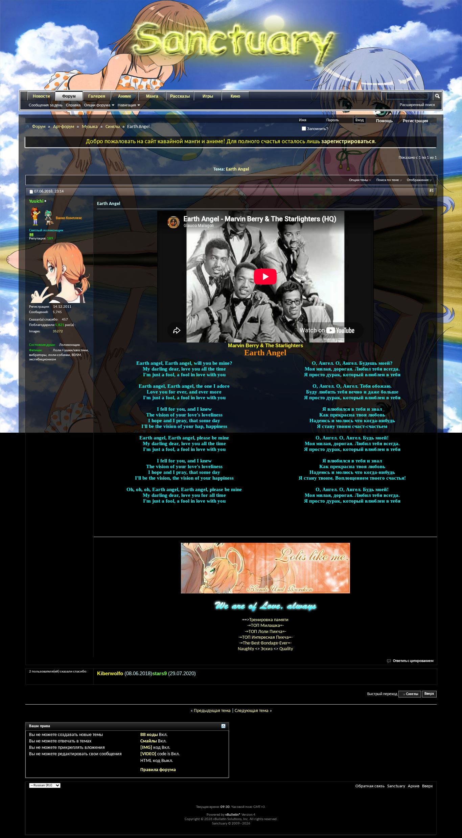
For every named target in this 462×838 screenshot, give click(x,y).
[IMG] (146, 747)
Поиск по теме (387, 180)
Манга (152, 96)
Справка (73, 105)
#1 (432, 191)
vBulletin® (233, 815)
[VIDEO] (148, 754)
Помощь (384, 121)
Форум (69, 96)
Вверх (429, 694)
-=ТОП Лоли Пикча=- (265, 631)
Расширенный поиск (417, 105)
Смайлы (148, 741)
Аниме (124, 96)
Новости (41, 96)
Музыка (90, 126)
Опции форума (97, 105)
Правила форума (158, 769)
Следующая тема (252, 710)
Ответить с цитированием (413, 661)
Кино (235, 96)
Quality (286, 649)
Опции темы (358, 180)
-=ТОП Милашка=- (265, 625)
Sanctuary (396, 786)
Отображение (418, 180)
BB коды (149, 734)
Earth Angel (237, 169)
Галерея (96, 96)
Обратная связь (370, 786)
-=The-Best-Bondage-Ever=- (265, 643)
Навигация (127, 105)
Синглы (113, 126)
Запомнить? (317, 129)
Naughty (246, 649)
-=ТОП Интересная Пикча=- (265, 637)
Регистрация (415, 121)
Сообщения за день (46, 105)
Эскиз (267, 649)
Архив (413, 786)
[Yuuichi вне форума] (59, 272)
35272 (58, 331)
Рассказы (180, 96)
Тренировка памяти (268, 620)
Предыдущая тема (212, 710)
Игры (208, 96)
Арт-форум (63, 126)
